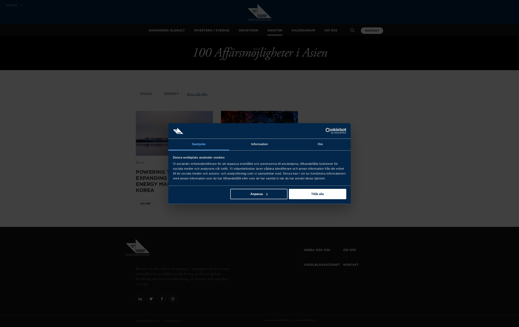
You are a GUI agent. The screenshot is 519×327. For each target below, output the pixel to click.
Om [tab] (320, 144)
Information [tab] (259, 144)
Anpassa (256, 194)
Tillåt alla (317, 194)
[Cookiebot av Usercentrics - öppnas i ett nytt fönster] (328, 131)
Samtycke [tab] (199, 144)
